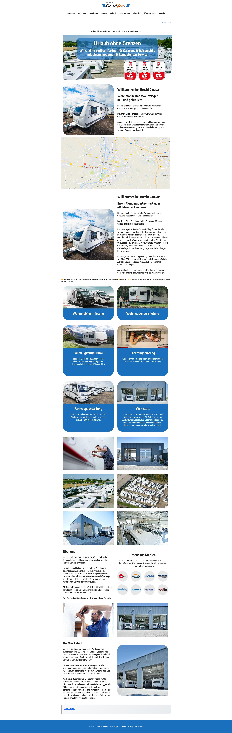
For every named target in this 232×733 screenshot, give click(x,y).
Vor (169, 23)
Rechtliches (139, 726)
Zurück (164, 23)
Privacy (130, 726)
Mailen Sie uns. (69, 708)
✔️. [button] (73, 281)
